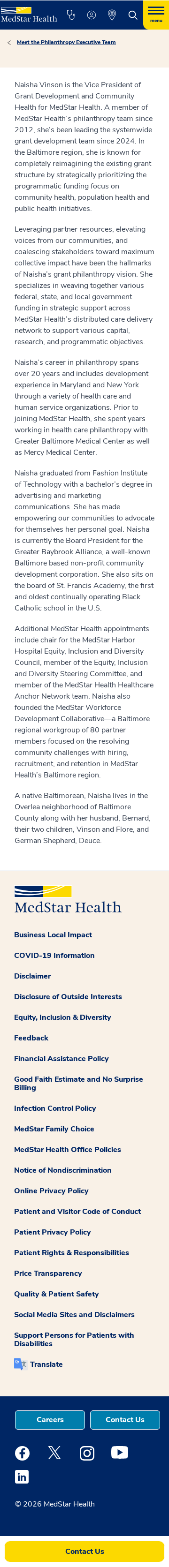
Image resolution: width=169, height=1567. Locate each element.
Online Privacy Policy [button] (51, 1191)
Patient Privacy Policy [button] (52, 1232)
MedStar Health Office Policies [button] (67, 1150)
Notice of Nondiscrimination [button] (63, 1170)
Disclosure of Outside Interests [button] (68, 997)
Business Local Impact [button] (53, 935)
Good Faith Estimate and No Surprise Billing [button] (78, 1083)
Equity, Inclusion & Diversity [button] (62, 1017)
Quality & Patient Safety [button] (56, 1294)
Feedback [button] (31, 1038)
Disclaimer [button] (32, 976)
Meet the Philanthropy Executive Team (66, 42)
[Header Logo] (28, 11)
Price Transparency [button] (48, 1273)
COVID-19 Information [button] (54, 955)
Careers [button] (50, 1420)
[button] (71, 15)
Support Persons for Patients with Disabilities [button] (74, 1339)
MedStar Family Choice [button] (54, 1129)
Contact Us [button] (125, 1420)
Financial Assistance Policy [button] (61, 1059)
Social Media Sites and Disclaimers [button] (74, 1315)
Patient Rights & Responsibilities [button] (71, 1253)
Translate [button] (46, 1364)
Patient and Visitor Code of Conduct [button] (77, 1211)
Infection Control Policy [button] (55, 1108)
